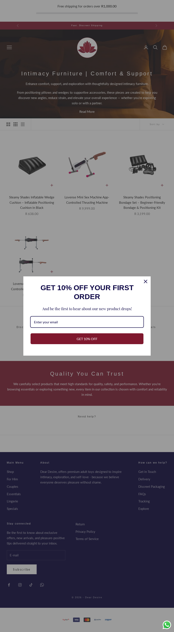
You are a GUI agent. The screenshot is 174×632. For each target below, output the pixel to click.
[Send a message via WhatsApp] (167, 625)
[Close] (145, 281)
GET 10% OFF (87, 339)
